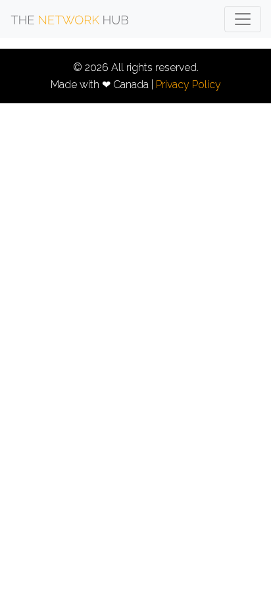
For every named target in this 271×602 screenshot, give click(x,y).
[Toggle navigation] (242, 19)
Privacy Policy (188, 84)
